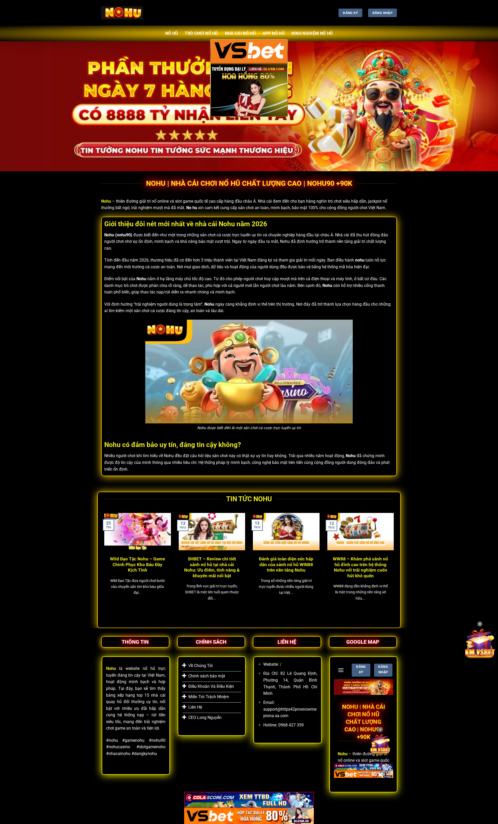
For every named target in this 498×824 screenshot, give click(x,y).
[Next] (395, 564)
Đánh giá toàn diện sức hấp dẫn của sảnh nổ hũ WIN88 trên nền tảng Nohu (286, 565)
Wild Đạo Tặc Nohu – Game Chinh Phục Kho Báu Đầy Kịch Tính (137, 565)
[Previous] (103, 564)
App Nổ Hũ (273, 33)
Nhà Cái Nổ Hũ (240, 33)
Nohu (106, 201)
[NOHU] (122, 12)
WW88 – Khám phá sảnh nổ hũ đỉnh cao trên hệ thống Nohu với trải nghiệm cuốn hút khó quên (360, 567)
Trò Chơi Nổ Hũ (201, 33)
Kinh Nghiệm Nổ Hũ (312, 33)
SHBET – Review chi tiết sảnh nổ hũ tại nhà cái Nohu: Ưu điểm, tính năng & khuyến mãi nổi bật (212, 567)
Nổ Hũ (171, 33)
